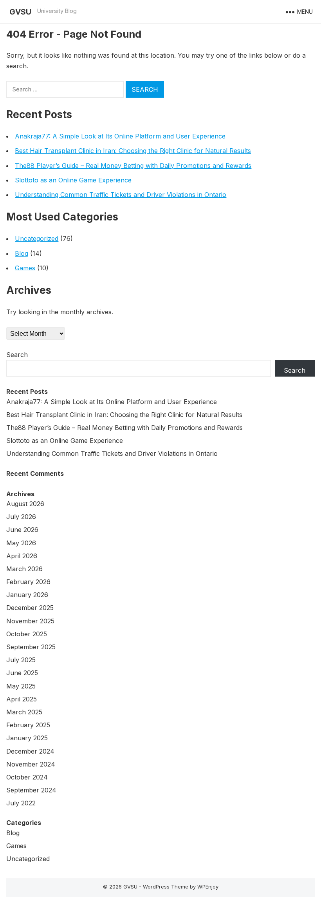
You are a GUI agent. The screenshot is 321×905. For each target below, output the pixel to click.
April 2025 (21, 699)
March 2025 (24, 712)
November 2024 (30, 764)
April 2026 (21, 556)
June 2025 (22, 673)
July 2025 (21, 660)
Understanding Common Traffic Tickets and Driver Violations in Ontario (120, 194)
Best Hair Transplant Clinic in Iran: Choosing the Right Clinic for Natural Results (133, 151)
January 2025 (27, 738)
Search (17, 355)
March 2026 (24, 569)
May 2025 (21, 686)
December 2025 (30, 608)
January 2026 (27, 595)
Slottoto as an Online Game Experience (73, 180)
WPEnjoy (207, 886)
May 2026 (21, 543)
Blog (21, 253)
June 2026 (22, 530)
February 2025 (28, 725)
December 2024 (30, 751)
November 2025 (30, 621)
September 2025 (31, 647)
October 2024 (27, 777)
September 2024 (31, 790)
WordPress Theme (165, 886)
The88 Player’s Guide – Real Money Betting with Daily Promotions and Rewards (133, 165)
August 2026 (25, 504)
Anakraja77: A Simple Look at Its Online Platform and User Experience (120, 136)
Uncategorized (36, 238)
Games (25, 268)
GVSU (20, 11)
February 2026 (28, 582)
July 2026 (21, 517)
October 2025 (26, 634)
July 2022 (21, 803)
